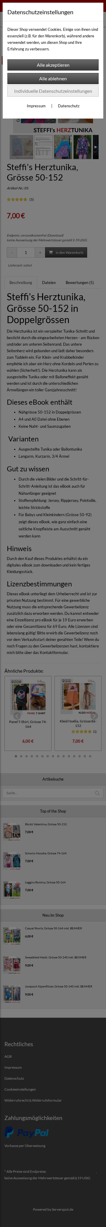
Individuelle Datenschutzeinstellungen (53, 91)
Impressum (36, 105)
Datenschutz (69, 105)
